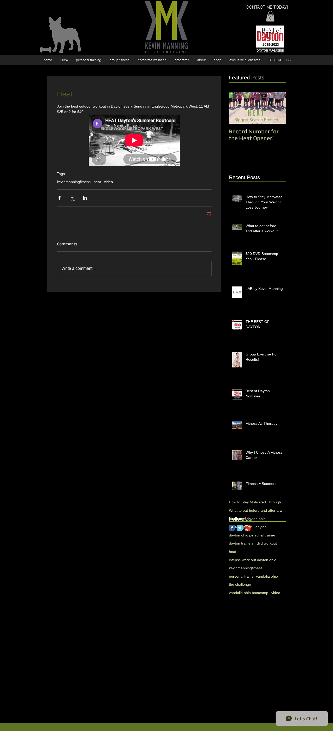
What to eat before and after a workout (257, 510)
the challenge (240, 584)
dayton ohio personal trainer (252, 535)
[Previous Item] (237, 108)
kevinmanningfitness (74, 182)
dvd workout (267, 543)
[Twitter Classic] (240, 528)
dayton (261, 527)
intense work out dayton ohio (252, 560)
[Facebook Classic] (232, 528)
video (108, 182)
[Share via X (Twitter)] (72, 198)
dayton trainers (241, 543)
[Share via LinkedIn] (84, 198)
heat (97, 182)
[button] (270, 16)
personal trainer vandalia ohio (253, 576)
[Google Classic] (248, 528)
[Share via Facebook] (59, 198)
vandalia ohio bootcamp (248, 593)
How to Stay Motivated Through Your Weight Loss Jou (257, 502)
